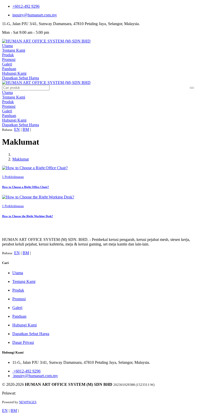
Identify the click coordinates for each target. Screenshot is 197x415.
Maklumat (20, 159)
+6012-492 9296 (26, 6)
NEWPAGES (27, 402)
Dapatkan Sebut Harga (20, 78)
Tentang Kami (13, 50)
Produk (8, 55)
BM (26, 129)
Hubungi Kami (14, 73)
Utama (7, 46)
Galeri (7, 64)
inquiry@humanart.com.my (34, 15)
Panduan (9, 69)
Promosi (8, 59)
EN (17, 129)
